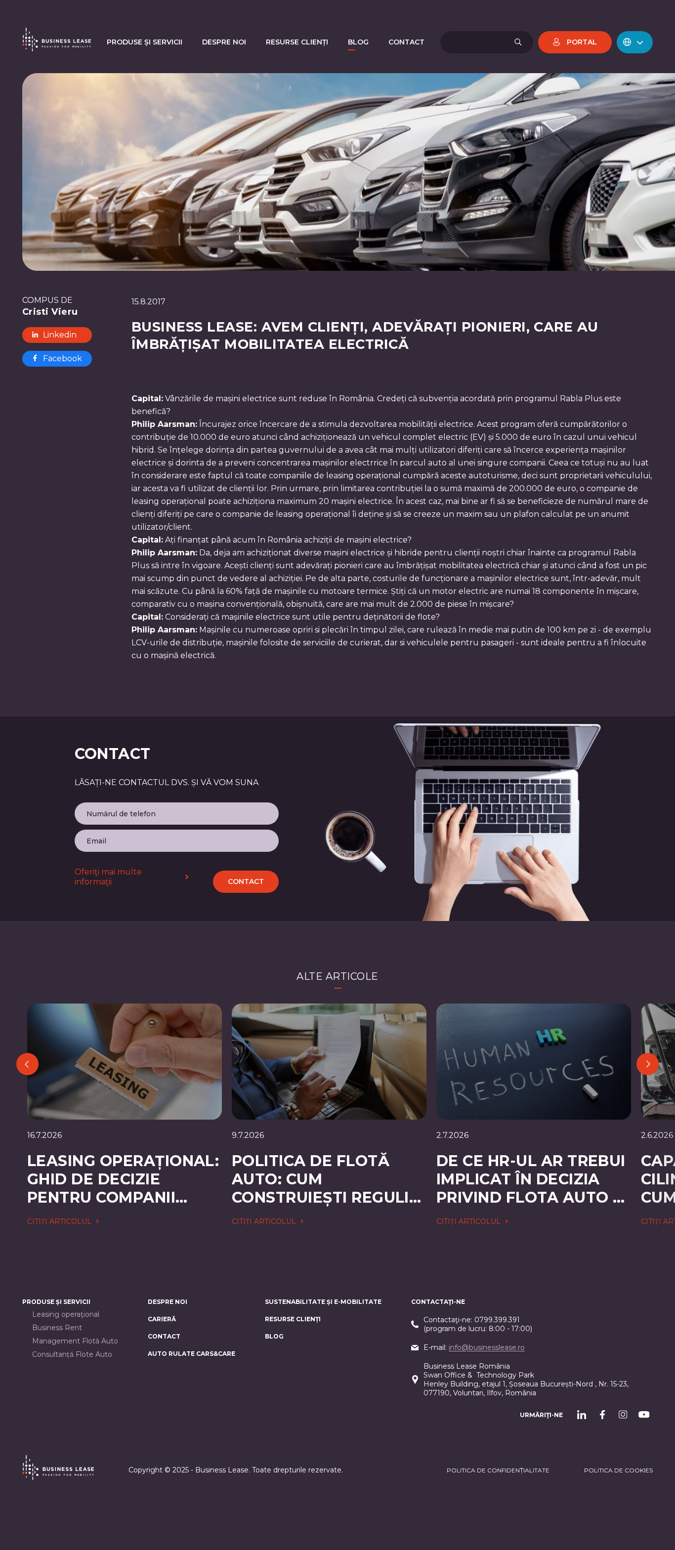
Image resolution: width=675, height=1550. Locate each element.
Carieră (162, 1319)
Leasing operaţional (65, 1314)
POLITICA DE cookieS (618, 1470)
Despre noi (167, 1301)
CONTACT (164, 1336)
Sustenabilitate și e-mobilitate (323, 1301)
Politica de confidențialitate (498, 1470)
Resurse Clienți (293, 1319)
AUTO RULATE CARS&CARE (191, 1353)
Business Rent (57, 1328)
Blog (274, 1336)
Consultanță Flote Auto (72, 1354)
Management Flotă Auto (75, 1341)
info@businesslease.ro (487, 1347)
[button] (635, 42)
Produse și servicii (56, 1301)
